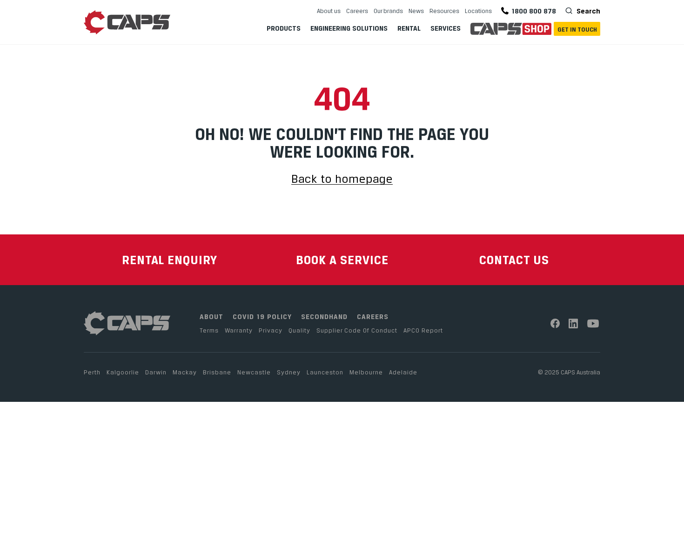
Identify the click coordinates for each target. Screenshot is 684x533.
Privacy (270, 330)
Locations (478, 10)
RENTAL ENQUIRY (169, 260)
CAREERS (373, 316)
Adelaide (403, 372)
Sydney (289, 372)
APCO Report (423, 330)
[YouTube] (593, 323)
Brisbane (217, 372)
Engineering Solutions (349, 28)
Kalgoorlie (123, 372)
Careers (357, 10)
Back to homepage (342, 179)
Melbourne (366, 372)
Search (587, 11)
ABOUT (211, 316)
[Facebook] (555, 323)
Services (445, 28)
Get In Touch (577, 29)
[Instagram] (573, 323)
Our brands (388, 10)
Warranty (239, 330)
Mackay (185, 372)
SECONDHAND (324, 316)
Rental (409, 28)
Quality (299, 330)
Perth (92, 372)
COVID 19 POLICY (262, 316)
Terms (209, 330)
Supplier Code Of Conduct (356, 330)
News (416, 10)
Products (284, 28)
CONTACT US (514, 260)
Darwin (156, 372)
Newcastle (254, 372)
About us (329, 10)
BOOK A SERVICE (342, 260)
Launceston (325, 372)
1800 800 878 (533, 11)
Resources (444, 10)
